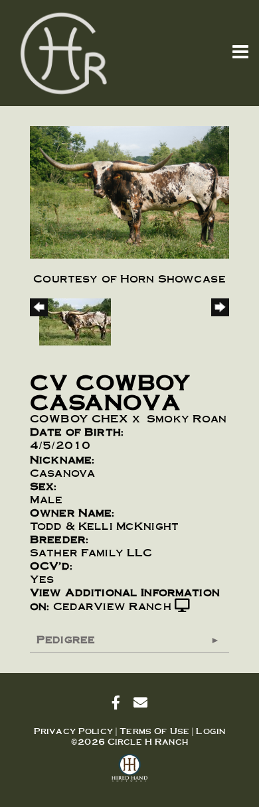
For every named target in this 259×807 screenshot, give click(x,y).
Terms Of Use (154, 730)
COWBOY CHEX (79, 418)
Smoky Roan (186, 418)
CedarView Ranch (112, 606)
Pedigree (66, 639)
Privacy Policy (73, 730)
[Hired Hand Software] (130, 774)
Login (210, 730)
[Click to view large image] (129, 189)
